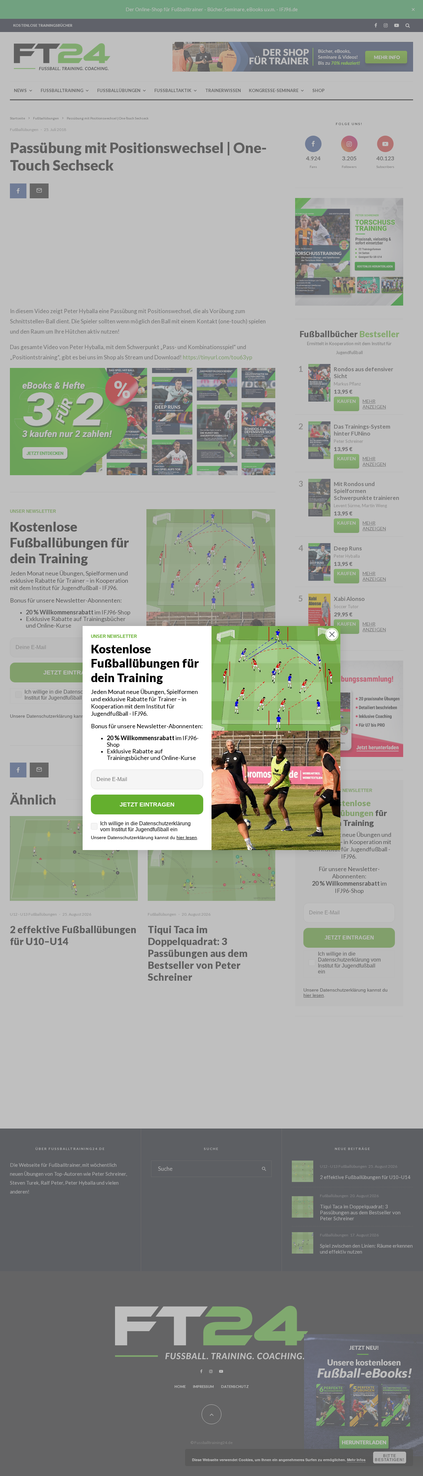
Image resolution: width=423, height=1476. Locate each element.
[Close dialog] (332, 634)
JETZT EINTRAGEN (147, 804)
